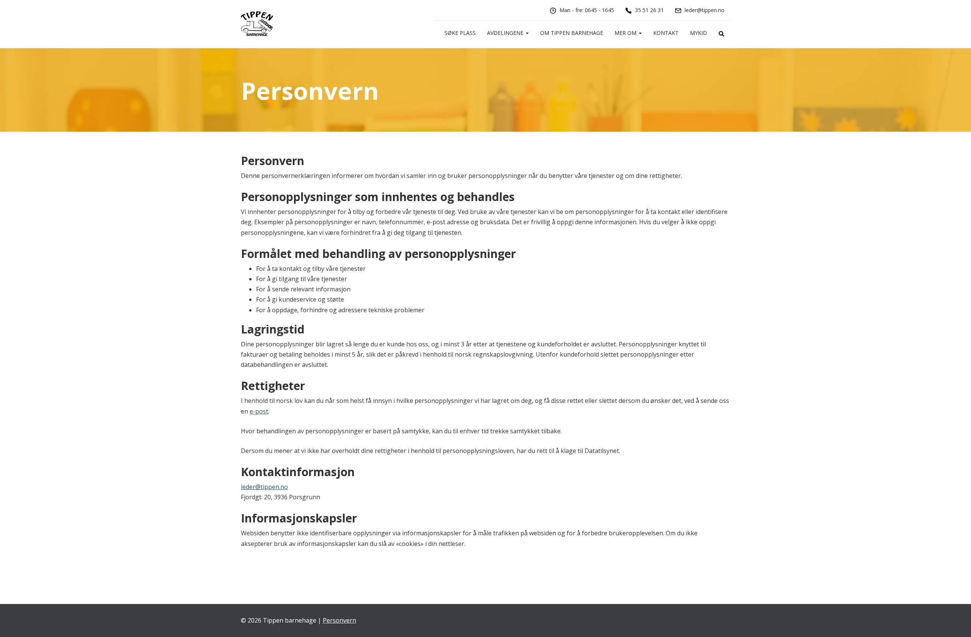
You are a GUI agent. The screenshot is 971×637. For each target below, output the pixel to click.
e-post (259, 411)
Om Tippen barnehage (571, 32)
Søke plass (460, 32)
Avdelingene (506, 32)
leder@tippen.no (264, 487)
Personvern (339, 620)
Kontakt (666, 32)
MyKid (698, 32)
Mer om (626, 32)
